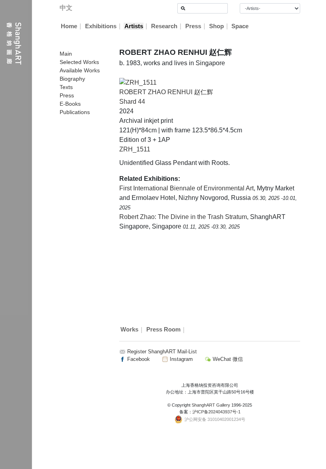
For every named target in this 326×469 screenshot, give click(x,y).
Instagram (180, 359)
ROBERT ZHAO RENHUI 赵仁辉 (166, 92)
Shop (216, 26)
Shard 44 (132, 101)
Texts (66, 87)
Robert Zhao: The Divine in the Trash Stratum (183, 216)
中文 (66, 7)
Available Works (80, 70)
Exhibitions (100, 26)
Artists (133, 26)
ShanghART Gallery (211, 405)
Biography (72, 79)
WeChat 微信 (227, 359)
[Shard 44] (138, 82)
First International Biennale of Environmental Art (186, 188)
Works (129, 330)
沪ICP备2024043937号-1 (216, 411)
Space (239, 26)
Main (66, 53)
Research (164, 26)
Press (193, 26)
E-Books (70, 104)
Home (69, 26)
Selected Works (79, 62)
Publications (75, 112)
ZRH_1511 (134, 149)
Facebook (138, 359)
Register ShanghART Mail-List (162, 352)
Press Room (163, 330)
